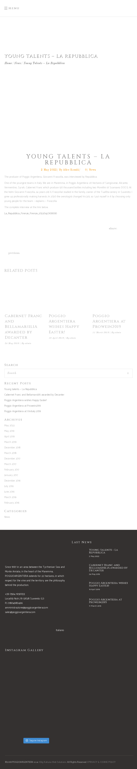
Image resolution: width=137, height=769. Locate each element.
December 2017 (12, 459)
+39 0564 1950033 (15, 594)
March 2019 (10, 442)
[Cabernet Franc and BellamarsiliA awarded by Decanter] (24, 295)
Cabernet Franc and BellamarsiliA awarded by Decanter (23, 326)
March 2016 (10, 497)
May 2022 (9, 425)
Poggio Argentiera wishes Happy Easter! (64, 324)
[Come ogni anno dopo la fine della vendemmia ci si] (52, 722)
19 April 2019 (56, 338)
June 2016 (9, 492)
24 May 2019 (12, 343)
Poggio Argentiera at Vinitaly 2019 (22, 411)
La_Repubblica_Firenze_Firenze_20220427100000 (30, 213)
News (17, 63)
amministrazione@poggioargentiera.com (26, 608)
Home (8, 63)
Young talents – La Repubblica (20, 389)
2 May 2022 (49, 169)
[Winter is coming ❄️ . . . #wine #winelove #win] (52, 669)
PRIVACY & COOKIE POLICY (102, 762)
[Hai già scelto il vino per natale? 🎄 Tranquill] (20, 695)
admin (28, 343)
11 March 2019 (101, 332)
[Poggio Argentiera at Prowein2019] (112, 295)
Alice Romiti (71, 169)
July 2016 (9, 486)
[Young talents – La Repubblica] (79, 554)
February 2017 (11, 470)
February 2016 (12, 503)
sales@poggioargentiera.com (20, 612)
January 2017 (11, 475)
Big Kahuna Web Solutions (53, 762)
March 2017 (10, 464)
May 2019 (9, 431)
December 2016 (12, 481)
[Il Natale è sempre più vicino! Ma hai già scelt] (20, 669)
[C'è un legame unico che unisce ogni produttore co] (52, 695)
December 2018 (12, 448)
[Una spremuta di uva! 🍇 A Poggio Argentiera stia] (20, 722)
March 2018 (10, 453)
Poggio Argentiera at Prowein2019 (109, 321)
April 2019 (9, 437)
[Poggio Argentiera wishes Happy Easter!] (68, 295)
